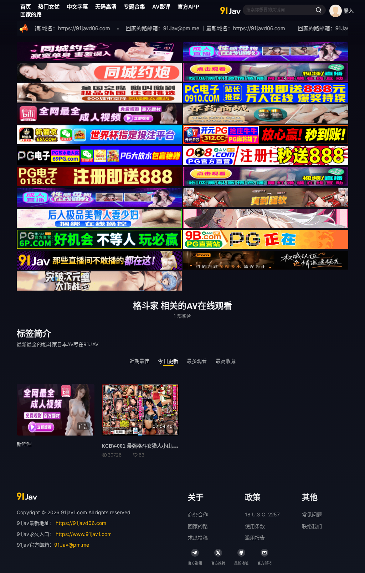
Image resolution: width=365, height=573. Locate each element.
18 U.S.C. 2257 (262, 514)
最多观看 (197, 361)
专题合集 (134, 6)
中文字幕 (77, 6)
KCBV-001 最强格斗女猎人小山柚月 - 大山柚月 (154, 445)
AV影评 (161, 6)
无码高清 (106, 6)
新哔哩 (24, 444)
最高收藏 (226, 361)
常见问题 (312, 514)
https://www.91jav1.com (84, 534)
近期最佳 (139, 361)
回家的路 (31, 14)
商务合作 (198, 514)
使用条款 (255, 526)
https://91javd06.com (81, 523)
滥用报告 (255, 538)
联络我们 (312, 526)
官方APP (188, 6)
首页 (25, 6)
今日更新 (168, 361)
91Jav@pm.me (71, 545)
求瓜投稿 (198, 538)
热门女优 (49, 6)
